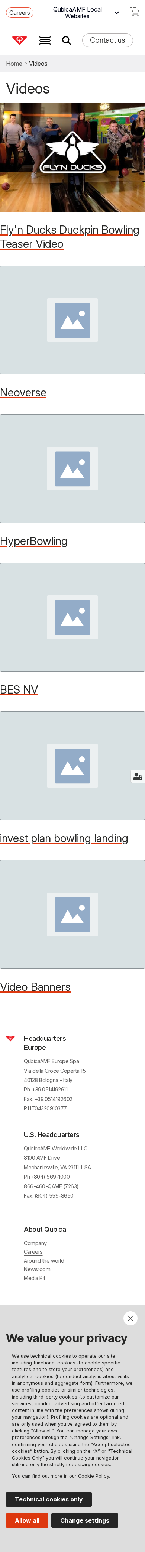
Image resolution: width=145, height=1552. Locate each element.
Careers (19, 12)
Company (35, 1243)
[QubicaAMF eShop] (134, 14)
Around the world (44, 1260)
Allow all (27, 1520)
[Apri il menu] (45, 40)
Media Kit (34, 1278)
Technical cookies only (49, 1499)
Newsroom (37, 1269)
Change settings (84, 1520)
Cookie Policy (93, 1476)
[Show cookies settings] (137, 776)
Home (14, 63)
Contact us (107, 40)
